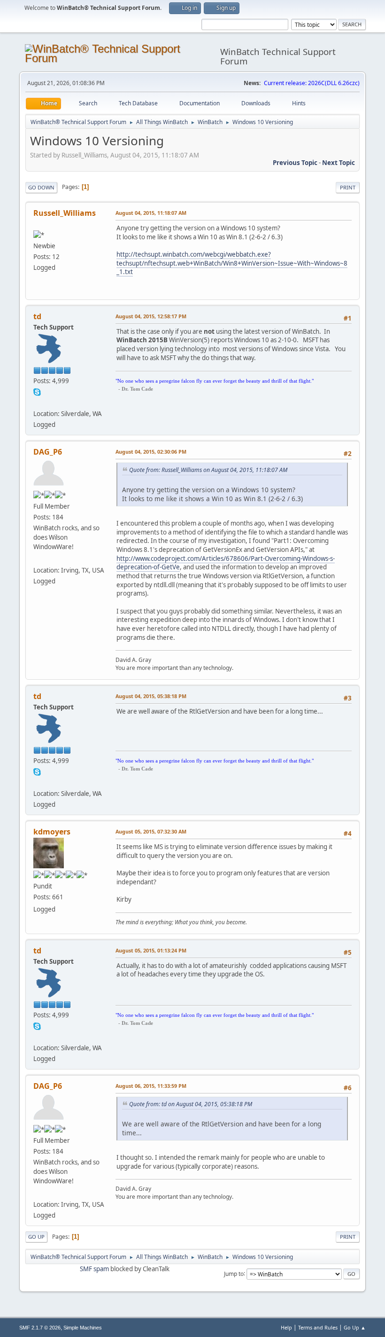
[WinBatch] (37, 402)
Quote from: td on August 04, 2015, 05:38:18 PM (190, 1104)
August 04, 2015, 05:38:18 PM (151, 696)
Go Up (36, 1236)
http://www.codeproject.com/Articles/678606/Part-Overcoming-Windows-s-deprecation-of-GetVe (225, 563)
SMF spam (94, 1269)
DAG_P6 (47, 452)
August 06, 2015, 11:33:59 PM (151, 1085)
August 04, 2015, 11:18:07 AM (151, 212)
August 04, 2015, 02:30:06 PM (151, 451)
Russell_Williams (64, 213)
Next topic (338, 162)
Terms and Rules (318, 1327)
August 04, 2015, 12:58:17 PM (151, 316)
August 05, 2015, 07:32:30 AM (151, 831)
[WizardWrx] (37, 559)
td (37, 316)
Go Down (41, 187)
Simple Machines (82, 1327)
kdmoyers (51, 831)
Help (286, 1327)
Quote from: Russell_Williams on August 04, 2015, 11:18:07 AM (208, 470)
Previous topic (295, 162)
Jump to (234, 1273)
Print (347, 187)
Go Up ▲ (355, 1327)
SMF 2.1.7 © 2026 (40, 1327)
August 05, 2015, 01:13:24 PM (151, 950)
